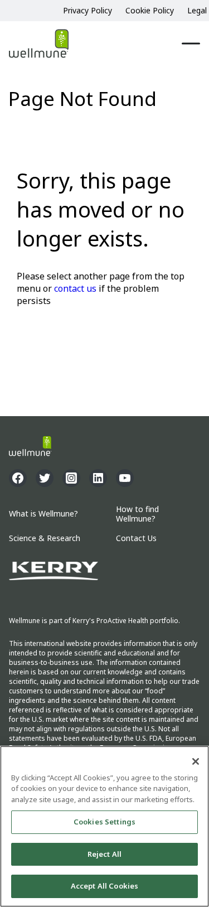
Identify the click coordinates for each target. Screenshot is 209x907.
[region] (104, 826)
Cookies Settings (104, 822)
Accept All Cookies (104, 886)
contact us (75, 288)
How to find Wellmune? (137, 514)
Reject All (104, 854)
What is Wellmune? (43, 514)
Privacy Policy (87, 10)
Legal (197, 10)
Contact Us (136, 538)
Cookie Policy (149, 10)
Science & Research (44, 538)
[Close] (195, 761)
